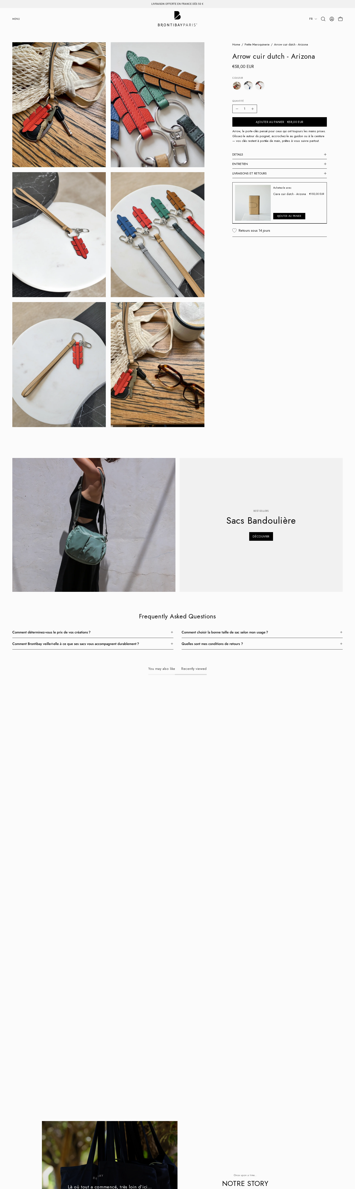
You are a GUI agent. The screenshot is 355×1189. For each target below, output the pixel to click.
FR (311, 18)
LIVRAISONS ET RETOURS (249, 173)
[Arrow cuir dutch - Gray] (248, 85)
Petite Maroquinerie (257, 44)
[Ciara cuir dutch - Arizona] (253, 203)
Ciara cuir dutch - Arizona (289, 194)
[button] (323, 19)
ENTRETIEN (240, 164)
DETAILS (237, 154)
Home (236, 44)
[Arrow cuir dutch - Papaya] (259, 85)
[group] (177, 4)
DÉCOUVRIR (261, 536)
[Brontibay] (177, 19)
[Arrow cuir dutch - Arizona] (236, 85)
